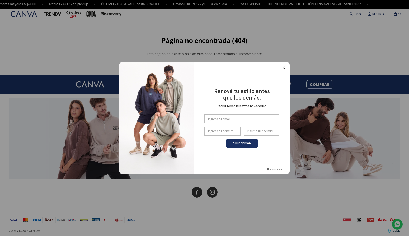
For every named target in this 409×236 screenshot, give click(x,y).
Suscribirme (242, 143)
